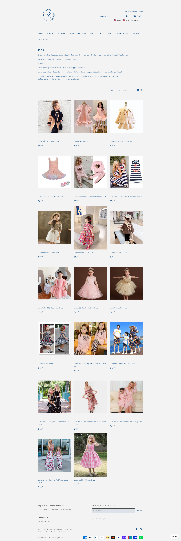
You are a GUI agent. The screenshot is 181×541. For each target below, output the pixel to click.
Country (100, 33)
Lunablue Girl (46, 538)
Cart (138, 16)
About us (40, 532)
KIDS (72, 33)
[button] (127, 20)
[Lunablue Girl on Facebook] (137, 529)
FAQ (46, 532)
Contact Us (52, 532)
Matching (81, 33)
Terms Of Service (61, 532)
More (135, 33)
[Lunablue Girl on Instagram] (141, 529)
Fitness (61, 33)
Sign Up (139, 511)
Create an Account (137, 11)
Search (40, 529)
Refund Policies (48, 529)
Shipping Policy (58, 529)
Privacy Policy (68, 529)
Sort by (113, 90)
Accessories (123, 33)
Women (50, 33)
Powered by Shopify (57, 538)
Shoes (111, 33)
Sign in (127, 11)
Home (40, 33)
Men (91, 33)
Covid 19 (70, 532)
